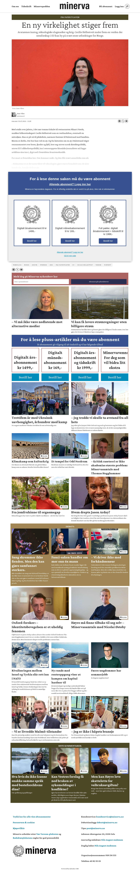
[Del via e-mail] (126, 121)
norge (26, 265)
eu (73, 265)
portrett (107, 265)
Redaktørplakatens (22, 838)
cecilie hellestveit (85, 265)
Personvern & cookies (24, 822)
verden (98, 265)
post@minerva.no (96, 828)
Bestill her (32, 241)
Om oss (15, 6)
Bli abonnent (105, 6)
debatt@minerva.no (107, 822)
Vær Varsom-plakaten (47, 834)
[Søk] (127, 6)
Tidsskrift (26, 6)
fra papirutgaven (63, 265)
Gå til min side (70, 256)
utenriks (43, 265)
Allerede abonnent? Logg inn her (70, 184)
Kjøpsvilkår (19, 828)
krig (51, 265)
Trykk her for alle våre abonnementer (32, 816)
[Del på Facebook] (119, 121)
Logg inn (119, 6)
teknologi (17, 265)
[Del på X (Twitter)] (123, 121)
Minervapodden (42, 6)
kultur (34, 265)
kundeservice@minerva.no (110, 816)
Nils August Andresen (112, 840)
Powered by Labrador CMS (70, 868)
